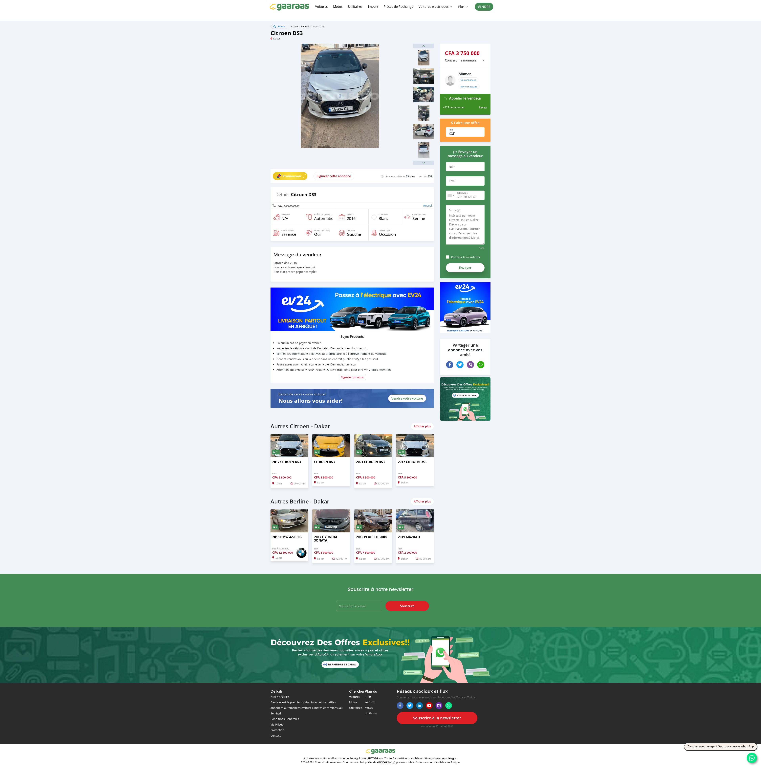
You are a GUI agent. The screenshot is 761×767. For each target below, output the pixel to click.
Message (455, 210)
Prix (451, 129)
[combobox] (450, 195)
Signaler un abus (352, 377)
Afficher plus (422, 426)
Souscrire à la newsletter (437, 718)
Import (373, 6)
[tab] (465, 60)
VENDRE (484, 7)
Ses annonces (468, 79)
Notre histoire (280, 697)
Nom (452, 167)
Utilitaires (355, 6)
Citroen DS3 (317, 26)
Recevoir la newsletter (465, 257)
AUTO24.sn (374, 758)
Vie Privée (277, 724)
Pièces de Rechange (398, 6)
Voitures (321, 6)
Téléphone (462, 193)
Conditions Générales (285, 719)
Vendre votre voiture (407, 398)
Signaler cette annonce (334, 176)
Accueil (295, 26)
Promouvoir (292, 176)
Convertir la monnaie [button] (460, 60)
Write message (469, 86)
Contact (276, 735)
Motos (338, 6)
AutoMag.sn (449, 758)
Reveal (427, 205)
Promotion (277, 730)
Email (452, 181)
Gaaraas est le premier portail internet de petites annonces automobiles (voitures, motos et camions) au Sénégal (307, 707)
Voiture (305, 26)
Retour (281, 26)
